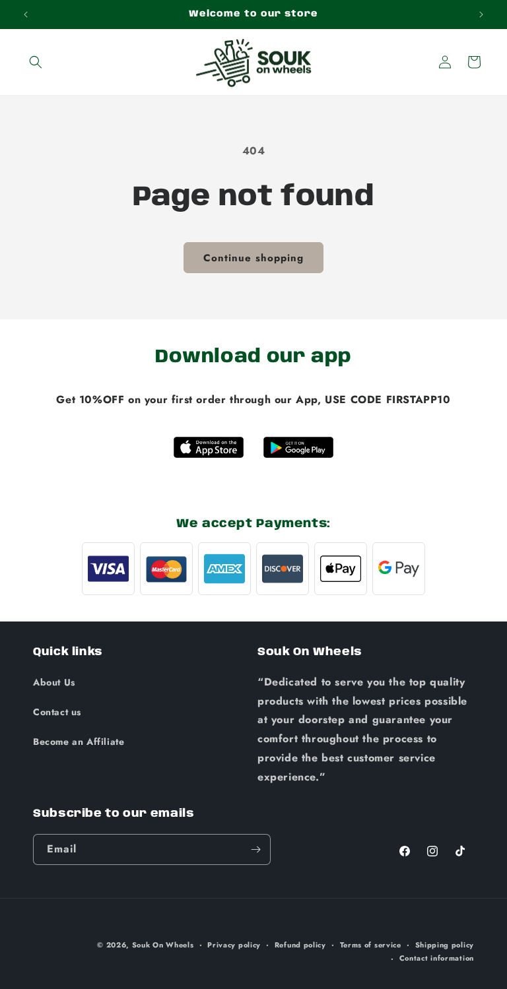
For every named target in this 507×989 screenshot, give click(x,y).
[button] (35, 62)
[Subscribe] (255, 849)
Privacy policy (234, 945)
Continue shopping (253, 258)
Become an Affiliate (78, 741)
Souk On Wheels (163, 945)
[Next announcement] (481, 14)
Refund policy (300, 945)
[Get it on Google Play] (298, 447)
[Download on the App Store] (209, 447)
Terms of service (370, 945)
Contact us (57, 711)
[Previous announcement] (25, 14)
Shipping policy (445, 945)
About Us (54, 682)
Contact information (436, 958)
